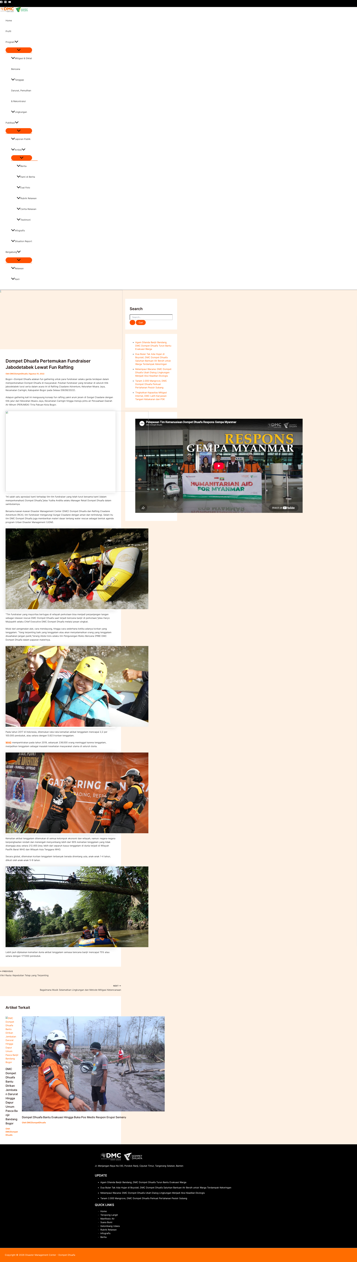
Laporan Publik (23, 139)
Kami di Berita (27, 176)
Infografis (20, 230)
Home (9, 20)
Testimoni (25, 219)
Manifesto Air (107, 1218)
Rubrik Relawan (28, 198)
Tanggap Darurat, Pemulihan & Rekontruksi (21, 90)
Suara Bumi (106, 1222)
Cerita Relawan (28, 209)
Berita (23, 166)
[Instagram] (5, 2)
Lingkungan (21, 112)
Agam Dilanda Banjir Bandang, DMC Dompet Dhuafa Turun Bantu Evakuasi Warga (153, 345)
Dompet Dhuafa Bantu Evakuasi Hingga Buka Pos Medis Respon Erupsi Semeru (74, 1117)
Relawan (19, 268)
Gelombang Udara (110, 1226)
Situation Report (23, 241)
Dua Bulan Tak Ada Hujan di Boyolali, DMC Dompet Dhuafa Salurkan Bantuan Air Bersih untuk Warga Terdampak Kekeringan (165, 1187)
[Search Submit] (132, 322)
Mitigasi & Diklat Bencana (21, 63)
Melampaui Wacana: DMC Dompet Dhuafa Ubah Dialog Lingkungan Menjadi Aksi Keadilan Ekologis (153, 372)
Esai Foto (25, 187)
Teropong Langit (109, 1214)
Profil (8, 31)
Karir (17, 279)
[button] (16, 42)
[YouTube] (9, 2)
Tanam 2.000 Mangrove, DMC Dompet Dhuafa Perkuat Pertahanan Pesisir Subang (151, 384)
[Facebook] (1, 2)
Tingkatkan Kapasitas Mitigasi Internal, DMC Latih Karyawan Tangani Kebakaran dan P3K (151, 396)
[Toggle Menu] (19, 50)
